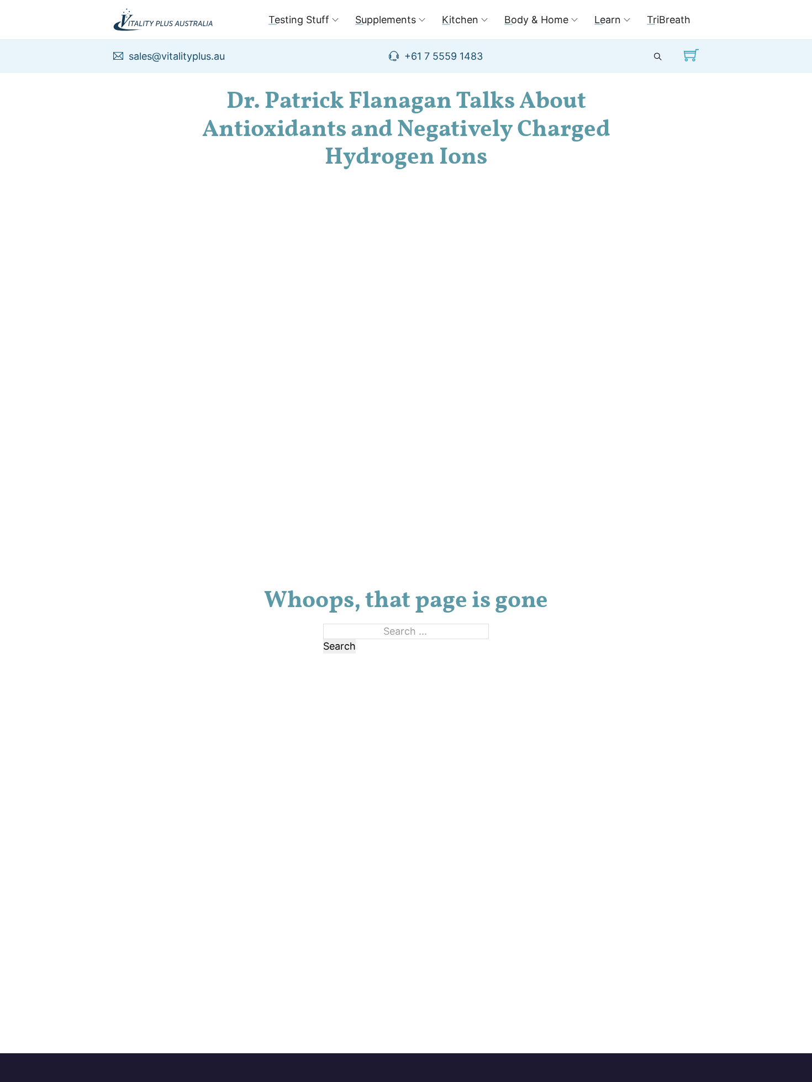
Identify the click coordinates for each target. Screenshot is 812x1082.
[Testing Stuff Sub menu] (335, 20)
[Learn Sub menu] (627, 20)
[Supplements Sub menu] (422, 20)
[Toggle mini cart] (691, 55)
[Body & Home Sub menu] (574, 20)
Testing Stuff (298, 20)
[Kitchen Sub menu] (484, 20)
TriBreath (668, 20)
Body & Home (536, 20)
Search (339, 646)
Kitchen (460, 20)
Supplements (385, 20)
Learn (607, 20)
